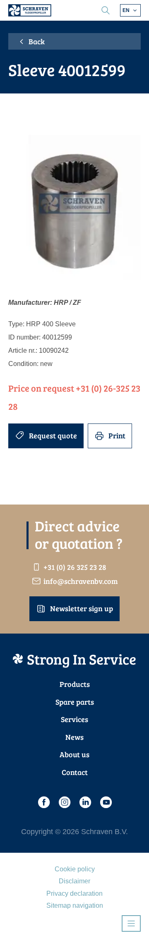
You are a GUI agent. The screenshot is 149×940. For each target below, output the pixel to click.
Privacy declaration (74, 893)
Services (74, 719)
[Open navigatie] (131, 923)
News (74, 737)
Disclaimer (74, 881)
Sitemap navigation (74, 905)
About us (74, 754)
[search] (105, 10)
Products (75, 684)
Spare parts (74, 702)
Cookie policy (75, 869)
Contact (75, 772)
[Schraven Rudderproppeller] (29, 10)
